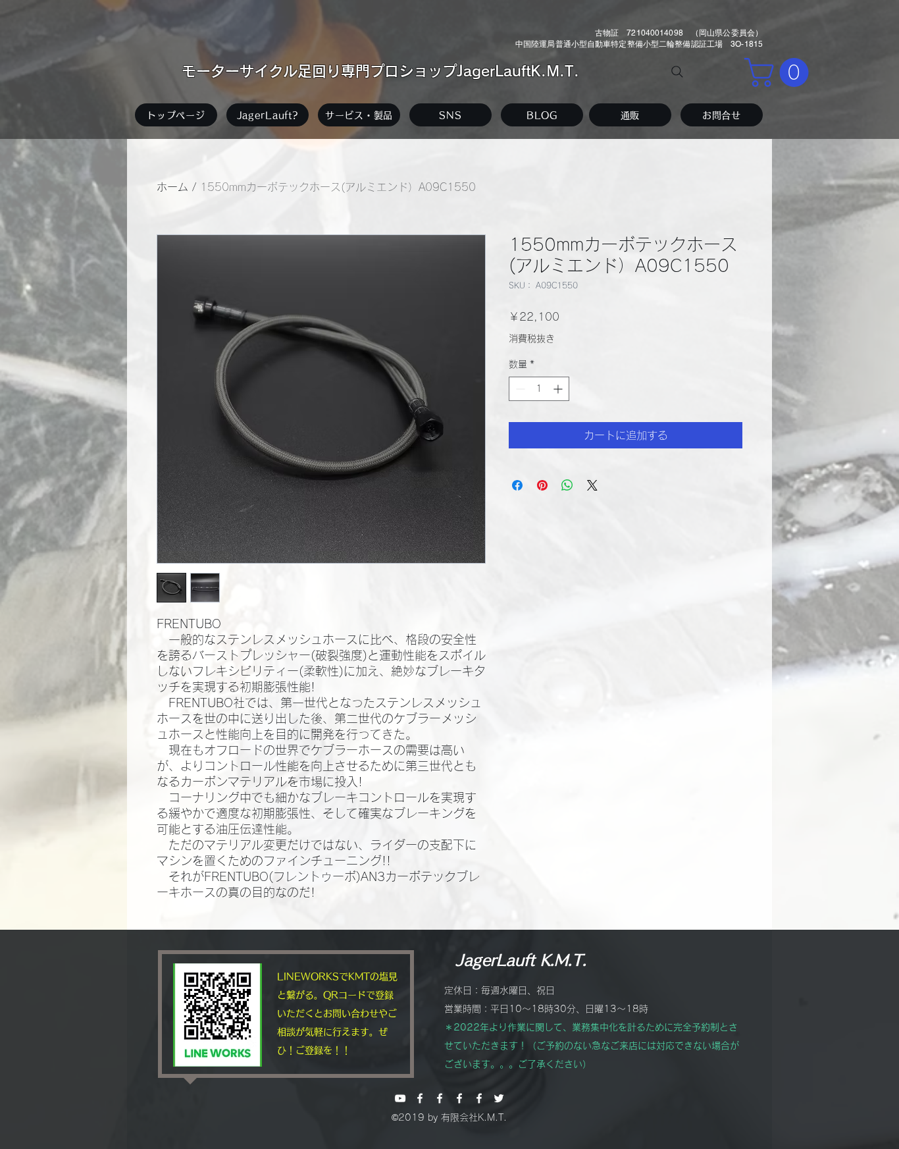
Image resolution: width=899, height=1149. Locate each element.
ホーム (172, 187)
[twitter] (498, 1098)
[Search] (677, 72)
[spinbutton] (539, 388)
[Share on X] (592, 485)
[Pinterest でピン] (542, 485)
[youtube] (400, 1098)
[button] (779, 72)
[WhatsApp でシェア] (567, 485)
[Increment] (559, 388)
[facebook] (419, 1098)
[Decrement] (519, 388)
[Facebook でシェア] (517, 485)
